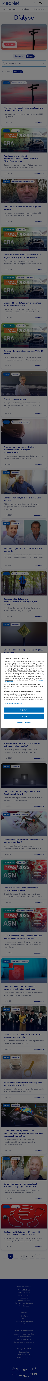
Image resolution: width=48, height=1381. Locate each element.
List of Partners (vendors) (13, 703)
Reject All (24, 710)
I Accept (24, 716)
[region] (24, 690)
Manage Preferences (24, 723)
